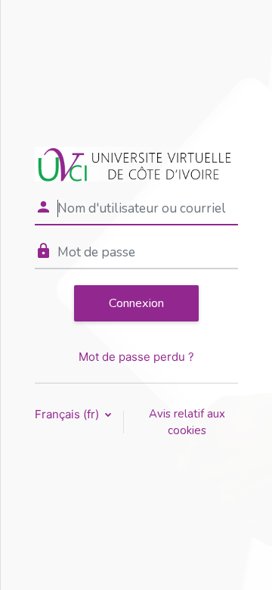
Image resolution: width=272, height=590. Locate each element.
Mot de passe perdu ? (136, 356)
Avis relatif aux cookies (187, 422)
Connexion (136, 303)
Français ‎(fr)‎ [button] (68, 414)
